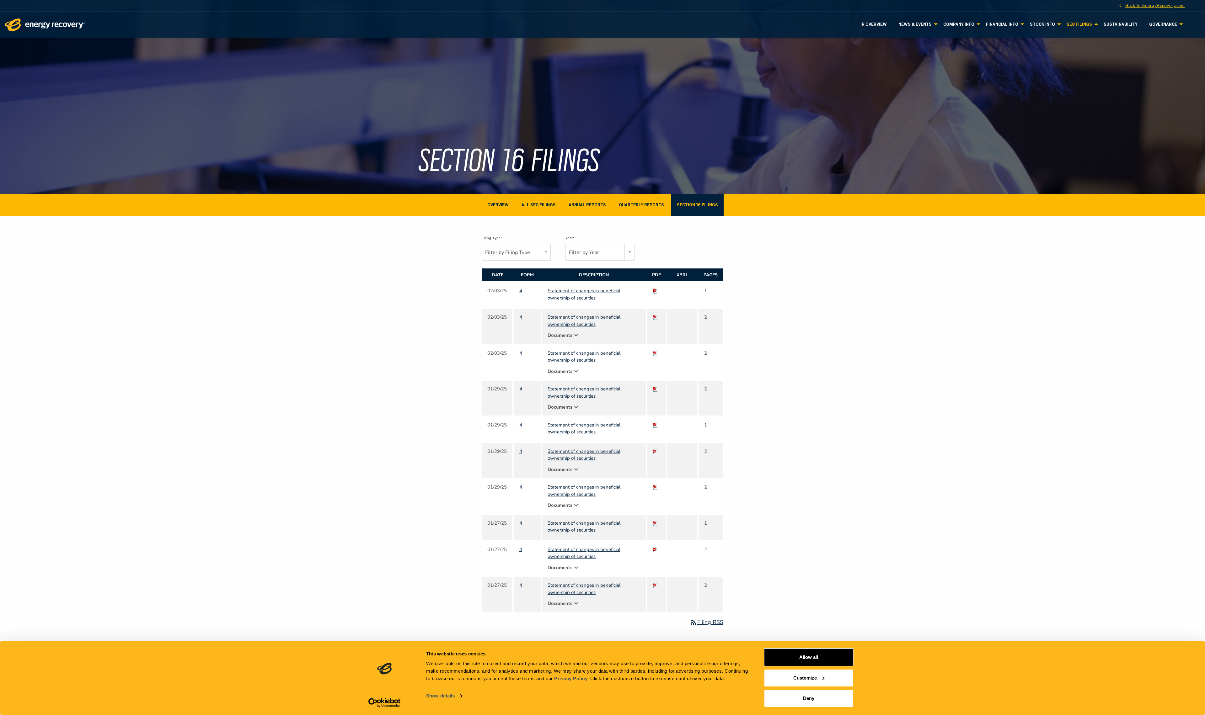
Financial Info (1002, 24)
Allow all (808, 657)
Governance (1163, 24)
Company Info (958, 24)
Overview (498, 205)
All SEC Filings (539, 205)
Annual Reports (587, 205)
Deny (808, 698)
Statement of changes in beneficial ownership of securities (584, 294)
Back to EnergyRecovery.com (1155, 5)
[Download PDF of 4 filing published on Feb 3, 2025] (655, 291)
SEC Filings (1079, 24)
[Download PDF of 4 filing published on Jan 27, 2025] (655, 523)
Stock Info (1042, 24)
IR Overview (873, 24)
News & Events (915, 24)
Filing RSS (706, 622)
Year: (569, 238)
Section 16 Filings (697, 205)
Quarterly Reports (641, 205)
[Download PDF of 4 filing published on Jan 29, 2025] (655, 389)
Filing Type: (492, 238)
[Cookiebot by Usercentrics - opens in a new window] (384, 702)
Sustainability (1121, 24)
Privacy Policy (570, 678)
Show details (440, 695)
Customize (805, 678)
